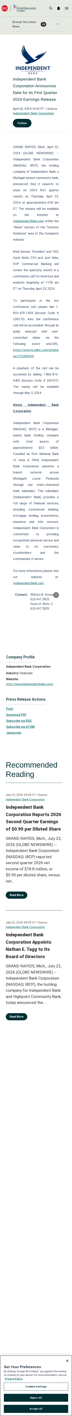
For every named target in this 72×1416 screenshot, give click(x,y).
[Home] (19, 8)
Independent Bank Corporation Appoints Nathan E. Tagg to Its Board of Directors (28, 945)
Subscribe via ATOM (20, 727)
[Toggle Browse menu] (57, 24)
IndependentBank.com (28, 583)
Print (9, 709)
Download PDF (16, 715)
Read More (16, 895)
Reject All (36, 1397)
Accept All (36, 1408)
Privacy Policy (13, 1378)
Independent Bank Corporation (33, 113)
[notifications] (58, 8)
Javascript (13, 733)
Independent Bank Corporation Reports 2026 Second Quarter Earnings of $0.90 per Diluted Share (33, 818)
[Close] (67, 1361)
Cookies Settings (35, 1386)
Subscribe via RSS (18, 721)
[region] (36, 1385)
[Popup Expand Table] (56, 595)
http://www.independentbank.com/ (29, 684)
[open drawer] (66, 8)
